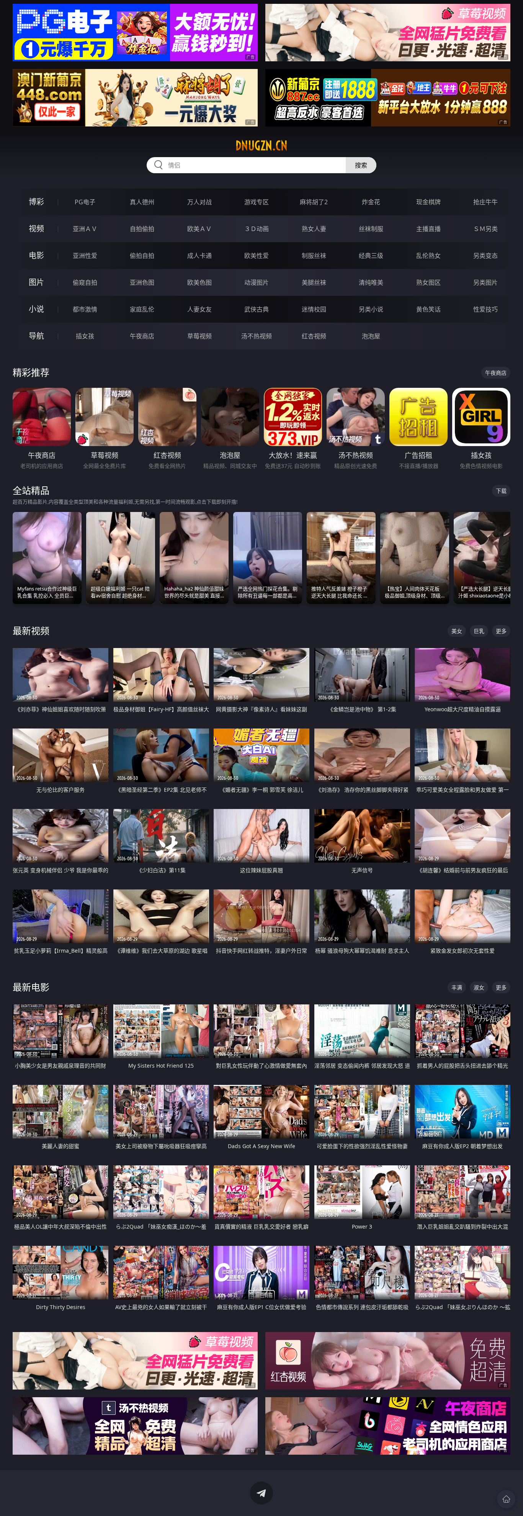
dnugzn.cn (261, 145)
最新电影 (31, 987)
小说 (36, 309)
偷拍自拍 (142, 255)
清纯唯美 (371, 282)
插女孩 (85, 336)
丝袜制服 (371, 229)
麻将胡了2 (314, 202)
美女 (456, 631)
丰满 (456, 987)
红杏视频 (314, 336)
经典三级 (371, 255)
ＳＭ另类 (485, 229)
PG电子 (85, 202)
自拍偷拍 (142, 229)
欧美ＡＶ (199, 229)
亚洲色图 (142, 282)
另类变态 (485, 255)
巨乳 (479, 631)
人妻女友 (199, 309)
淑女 (479, 987)
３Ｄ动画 (256, 229)
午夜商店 (142, 336)
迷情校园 (314, 309)
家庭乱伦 (142, 309)
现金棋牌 (428, 202)
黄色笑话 (428, 309)
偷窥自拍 (85, 282)
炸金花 (371, 202)
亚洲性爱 (85, 255)
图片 (36, 282)
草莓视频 (199, 336)
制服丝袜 (314, 255)
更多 (501, 631)
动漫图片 (256, 282)
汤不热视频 (256, 336)
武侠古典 (256, 309)
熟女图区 (428, 282)
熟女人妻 (314, 229)
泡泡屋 (371, 336)
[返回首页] (506, 1499)
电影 (36, 255)
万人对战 (199, 202)
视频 (36, 228)
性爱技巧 (485, 309)
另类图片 (485, 282)
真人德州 (142, 202)
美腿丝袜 (314, 282)
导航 (36, 336)
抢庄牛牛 (485, 202)
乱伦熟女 (428, 255)
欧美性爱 (256, 255)
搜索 (361, 165)
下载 (501, 490)
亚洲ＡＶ (85, 229)
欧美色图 (199, 282)
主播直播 (428, 229)
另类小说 (371, 309)
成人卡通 (199, 255)
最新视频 (31, 630)
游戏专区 (256, 202)
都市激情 (85, 309)
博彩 (36, 202)
